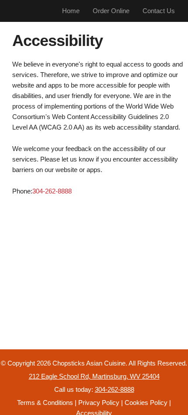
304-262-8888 (52, 191)
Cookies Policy (146, 402)
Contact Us (159, 10)
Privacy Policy (98, 402)
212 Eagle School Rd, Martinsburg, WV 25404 (94, 376)
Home (71, 10)
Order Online (111, 10)
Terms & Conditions (45, 402)
